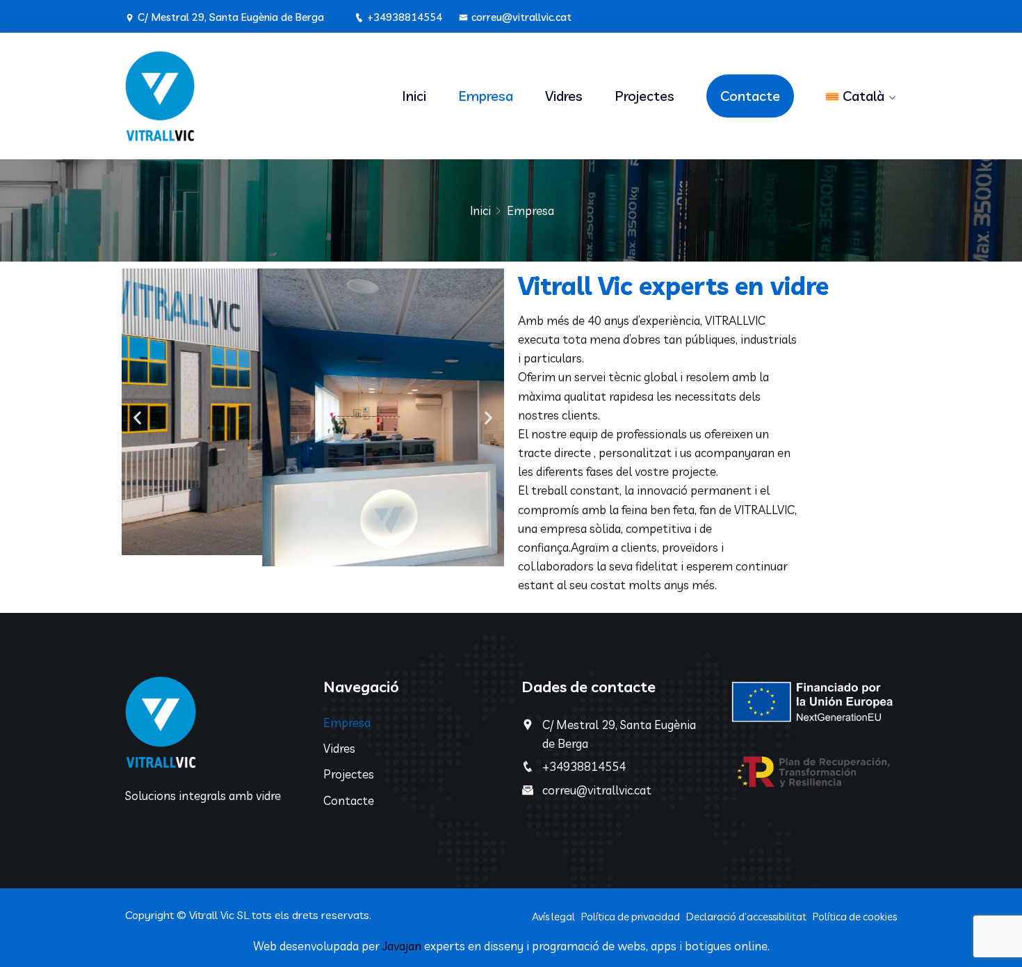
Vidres (564, 95)
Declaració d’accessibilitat (746, 916)
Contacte (750, 95)
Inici (414, 95)
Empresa (485, 95)
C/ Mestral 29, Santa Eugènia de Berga (231, 17)
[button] (137, 417)
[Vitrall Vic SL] (213, 96)
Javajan (402, 945)
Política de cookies (855, 916)
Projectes (644, 95)
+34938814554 (404, 17)
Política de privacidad (630, 916)
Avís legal (553, 916)
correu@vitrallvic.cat (521, 17)
